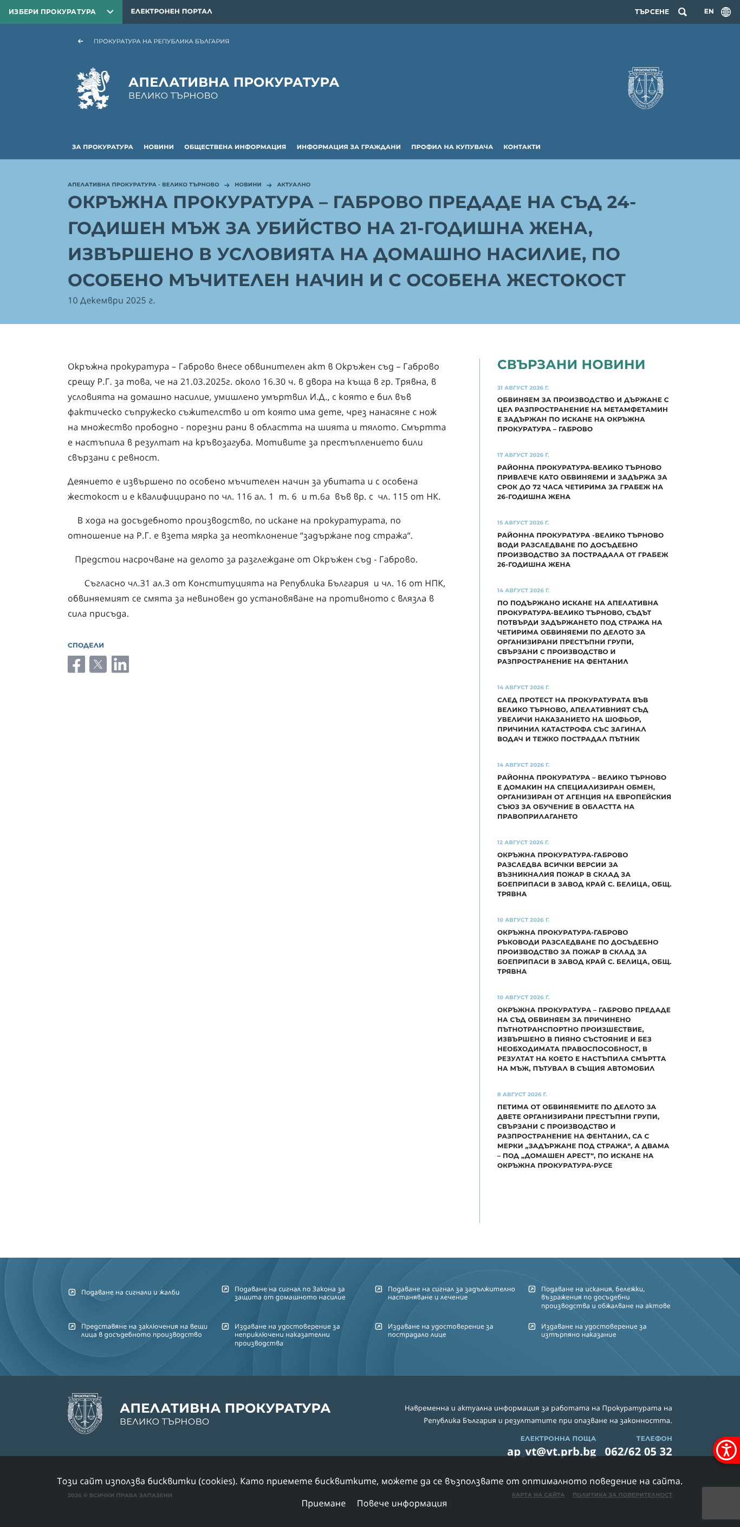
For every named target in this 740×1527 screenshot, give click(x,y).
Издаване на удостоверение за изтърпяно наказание (594, 1330)
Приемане (323, 1503)
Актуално (293, 185)
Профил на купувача (452, 147)
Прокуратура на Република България (162, 41)
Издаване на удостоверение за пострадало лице (441, 1330)
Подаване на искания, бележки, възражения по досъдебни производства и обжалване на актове (606, 1297)
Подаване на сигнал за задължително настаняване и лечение (451, 1293)
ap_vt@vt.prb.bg (551, 1451)
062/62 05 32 (638, 1451)
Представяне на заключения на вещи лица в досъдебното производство (144, 1330)
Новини (159, 147)
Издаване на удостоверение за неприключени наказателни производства (287, 1335)
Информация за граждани (349, 147)
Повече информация (402, 1503)
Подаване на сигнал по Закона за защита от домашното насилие (290, 1293)
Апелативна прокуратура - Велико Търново (143, 185)
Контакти (522, 147)
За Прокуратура (102, 147)
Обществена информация (235, 147)
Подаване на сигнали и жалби (130, 1292)
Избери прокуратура (52, 12)
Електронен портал (171, 12)
